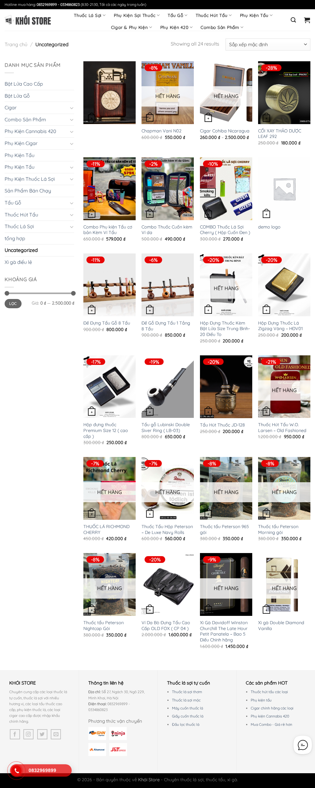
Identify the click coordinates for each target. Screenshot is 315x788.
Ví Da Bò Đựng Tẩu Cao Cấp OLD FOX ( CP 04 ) (166, 625)
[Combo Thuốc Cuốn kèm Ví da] (168, 188)
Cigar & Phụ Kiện (129, 27)
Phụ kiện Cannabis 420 (270, 716)
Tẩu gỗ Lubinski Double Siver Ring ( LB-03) (166, 427)
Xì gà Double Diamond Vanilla (281, 625)
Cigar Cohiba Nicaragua (224, 131)
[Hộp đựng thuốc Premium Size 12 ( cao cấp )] (109, 386)
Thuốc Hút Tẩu (212, 15)
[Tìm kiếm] (293, 20)
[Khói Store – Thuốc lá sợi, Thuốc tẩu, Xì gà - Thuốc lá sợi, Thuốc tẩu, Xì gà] (28, 20)
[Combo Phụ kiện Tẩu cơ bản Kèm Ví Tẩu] (109, 188)
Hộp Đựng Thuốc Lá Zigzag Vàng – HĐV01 (280, 326)
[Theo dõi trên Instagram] (28, 734)
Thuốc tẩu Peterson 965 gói (224, 529)
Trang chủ (16, 44)
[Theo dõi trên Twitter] (42, 734)
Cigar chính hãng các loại (272, 708)
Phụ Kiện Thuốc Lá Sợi (30, 179)
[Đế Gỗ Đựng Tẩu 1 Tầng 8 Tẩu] (168, 284)
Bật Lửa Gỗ (17, 96)
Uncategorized (21, 250)
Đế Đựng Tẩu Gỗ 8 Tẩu (106, 323)
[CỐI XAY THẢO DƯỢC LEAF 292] (284, 92)
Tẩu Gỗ (175, 15)
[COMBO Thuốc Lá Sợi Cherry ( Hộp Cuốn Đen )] (226, 188)
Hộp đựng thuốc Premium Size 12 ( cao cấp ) (105, 430)
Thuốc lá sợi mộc (186, 700)
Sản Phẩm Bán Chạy (28, 191)
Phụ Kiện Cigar (21, 143)
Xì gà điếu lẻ (18, 262)
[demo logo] (284, 188)
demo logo (269, 227)
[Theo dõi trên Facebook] (15, 734)
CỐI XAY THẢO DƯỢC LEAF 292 (279, 133)
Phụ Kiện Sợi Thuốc (135, 15)
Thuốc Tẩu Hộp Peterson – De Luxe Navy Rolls (167, 529)
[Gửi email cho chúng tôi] (56, 734)
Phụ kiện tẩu (261, 700)
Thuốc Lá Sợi (88, 15)
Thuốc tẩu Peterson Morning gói (278, 529)
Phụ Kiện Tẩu (254, 15)
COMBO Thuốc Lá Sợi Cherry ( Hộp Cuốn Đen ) (225, 230)
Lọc (13, 303)
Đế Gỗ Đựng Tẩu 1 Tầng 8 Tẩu (166, 326)
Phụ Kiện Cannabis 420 (30, 131)
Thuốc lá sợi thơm (187, 691)
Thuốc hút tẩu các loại (269, 691)
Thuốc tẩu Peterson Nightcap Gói (103, 625)
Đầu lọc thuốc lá (185, 724)
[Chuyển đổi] (71, 107)
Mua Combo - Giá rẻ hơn (271, 724)
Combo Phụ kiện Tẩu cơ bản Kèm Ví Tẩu (107, 230)
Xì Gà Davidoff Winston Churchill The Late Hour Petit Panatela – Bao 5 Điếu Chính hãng (224, 631)
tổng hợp (15, 238)
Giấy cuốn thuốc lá (187, 716)
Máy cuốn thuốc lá (187, 708)
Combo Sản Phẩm (220, 27)
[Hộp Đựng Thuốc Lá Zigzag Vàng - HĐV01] (284, 284)
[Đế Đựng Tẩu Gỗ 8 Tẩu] (109, 284)
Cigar (11, 107)
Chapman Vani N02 (161, 131)
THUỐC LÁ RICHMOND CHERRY (106, 529)
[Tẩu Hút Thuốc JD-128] (226, 386)
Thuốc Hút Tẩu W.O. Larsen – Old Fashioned (282, 427)
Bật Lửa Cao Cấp (24, 84)
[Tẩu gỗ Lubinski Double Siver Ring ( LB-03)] (168, 386)
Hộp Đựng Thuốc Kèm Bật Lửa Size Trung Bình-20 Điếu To (225, 328)
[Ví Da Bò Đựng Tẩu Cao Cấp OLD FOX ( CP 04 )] (168, 584)
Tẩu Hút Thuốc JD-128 (222, 425)
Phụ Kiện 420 (174, 27)
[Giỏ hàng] (307, 20)
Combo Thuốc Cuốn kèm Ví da (167, 230)
